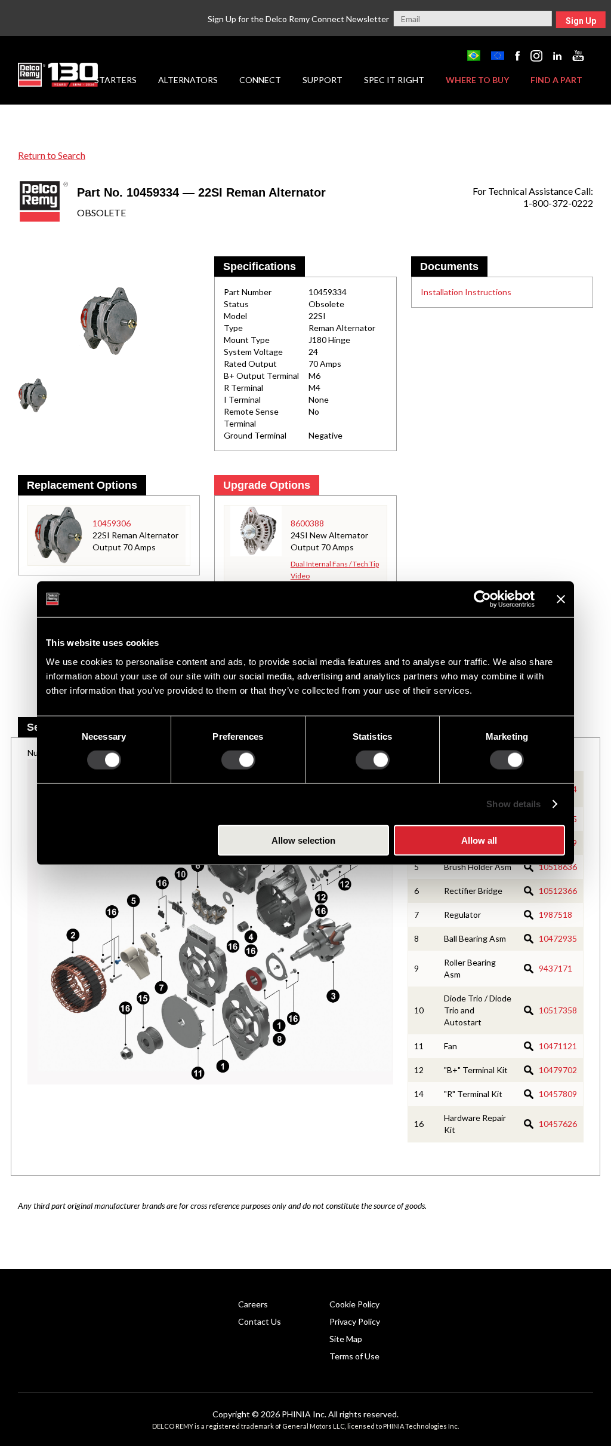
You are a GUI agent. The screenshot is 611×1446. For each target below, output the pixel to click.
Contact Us (259, 1321)
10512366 (558, 891)
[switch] (238, 760)
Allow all (479, 840)
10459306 (111, 523)
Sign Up (581, 21)
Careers (253, 1304)
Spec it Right (394, 80)
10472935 (558, 938)
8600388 (307, 523)
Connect (260, 80)
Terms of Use (354, 1356)
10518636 (558, 867)
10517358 (558, 1010)
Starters (115, 80)
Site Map (345, 1339)
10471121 (558, 1046)
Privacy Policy (354, 1321)
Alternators (188, 80)
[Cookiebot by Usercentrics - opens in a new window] (482, 599)
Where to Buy (477, 80)
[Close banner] (561, 599)
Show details (513, 804)
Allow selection (303, 840)
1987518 (555, 914)
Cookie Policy (354, 1304)
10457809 (558, 1094)
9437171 (555, 968)
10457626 (558, 1124)
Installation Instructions (466, 292)
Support (322, 80)
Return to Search (51, 155)
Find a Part (556, 80)
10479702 (558, 1070)
